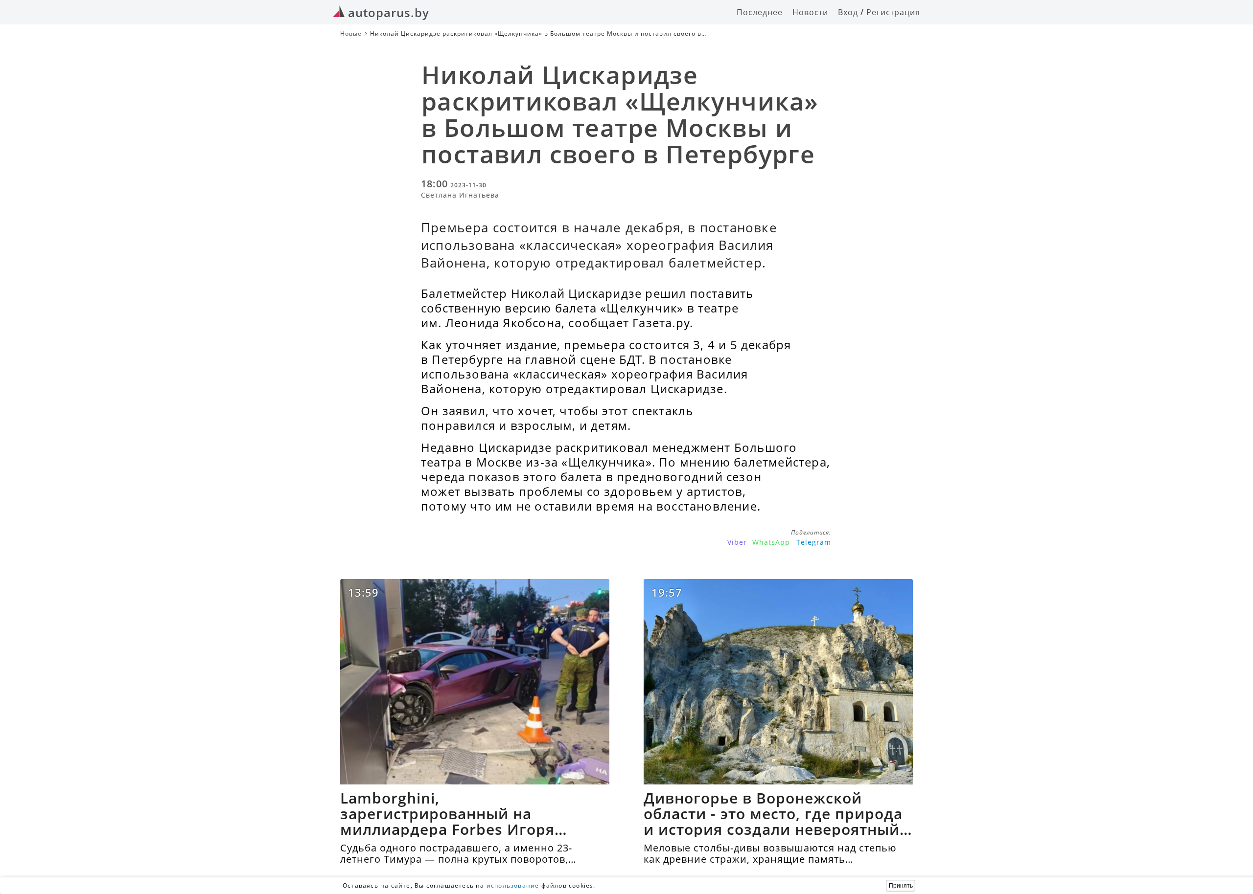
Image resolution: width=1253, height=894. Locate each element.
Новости (810, 12)
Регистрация (893, 12)
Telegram (813, 542)
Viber (737, 542)
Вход (848, 12)
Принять (901, 885)
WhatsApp (771, 542)
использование (513, 885)
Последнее (760, 12)
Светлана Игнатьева (460, 195)
